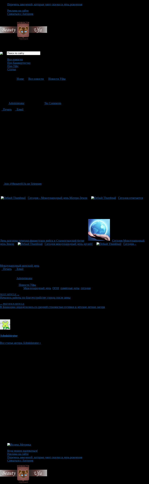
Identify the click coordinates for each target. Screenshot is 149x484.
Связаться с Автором (20, 13)
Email (19, 109)
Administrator (16, 103)
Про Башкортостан (19, 62)
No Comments (53, 103)
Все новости (15, 59)
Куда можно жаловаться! (22, 450)
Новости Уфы (57, 78)
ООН (56, 288)
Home (20, 78)
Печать (6, 109)
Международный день (37, 288)
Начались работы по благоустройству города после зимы (35, 296)
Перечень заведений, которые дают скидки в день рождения (44, 4)
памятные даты (70, 288)
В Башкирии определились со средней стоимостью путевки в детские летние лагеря (52, 306)
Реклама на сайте (18, 10)
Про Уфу (12, 66)
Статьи (11, 69)
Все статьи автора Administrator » (20, 342)
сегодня (85, 288)
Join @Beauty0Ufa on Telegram (22, 183)
